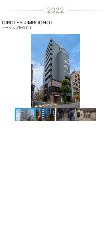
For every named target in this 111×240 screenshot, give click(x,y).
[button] (105, 71)
